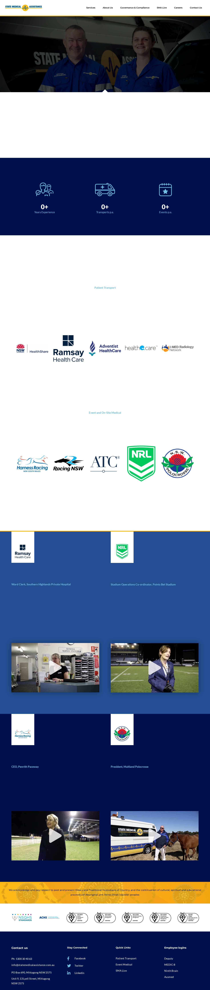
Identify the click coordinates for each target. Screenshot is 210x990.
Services (90, 7)
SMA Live (162, 7)
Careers (178, 7)
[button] (55, 668)
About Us (108, 7)
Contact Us (196, 7)
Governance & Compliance (134, 7)
